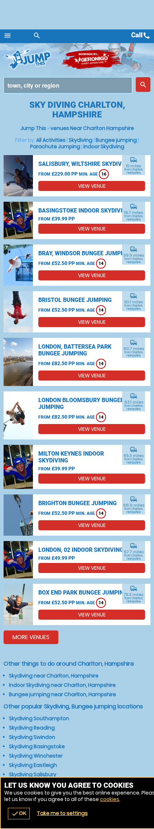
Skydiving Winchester (36, 755)
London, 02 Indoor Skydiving (81, 549)
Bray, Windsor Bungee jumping (84, 253)
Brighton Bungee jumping (77, 503)
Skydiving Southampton (39, 718)
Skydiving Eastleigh (33, 765)
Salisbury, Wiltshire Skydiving (84, 163)
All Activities (51, 140)
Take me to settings (62, 813)
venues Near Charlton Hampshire (92, 128)
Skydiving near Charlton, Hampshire (53, 675)
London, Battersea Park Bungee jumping (74, 350)
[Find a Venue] (68, 85)
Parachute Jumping (55, 146)
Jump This (33, 128)
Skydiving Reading (32, 727)
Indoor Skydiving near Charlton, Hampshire (62, 685)
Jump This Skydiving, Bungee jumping (32, 59)
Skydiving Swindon (32, 737)
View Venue (92, 186)
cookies (109, 799)
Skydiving (80, 140)
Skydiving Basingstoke (37, 746)
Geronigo (92, 59)
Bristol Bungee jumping (75, 300)
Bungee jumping (116, 140)
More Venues (31, 637)
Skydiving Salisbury (32, 774)
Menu (7, 35)
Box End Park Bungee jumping (82, 592)
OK (19, 814)
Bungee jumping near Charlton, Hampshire (62, 694)
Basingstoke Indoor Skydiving (84, 210)
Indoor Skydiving (103, 146)
